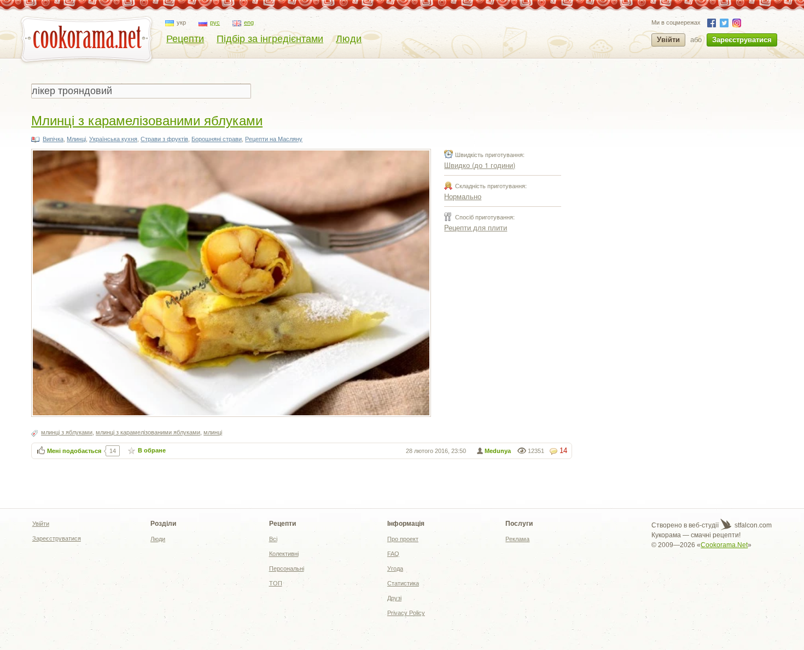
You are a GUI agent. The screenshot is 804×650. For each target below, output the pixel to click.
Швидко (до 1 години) (479, 165)
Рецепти (185, 38)
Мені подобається (74, 451)
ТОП (275, 583)
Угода (395, 568)
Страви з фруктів (164, 139)
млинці (212, 432)
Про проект (402, 539)
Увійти (668, 40)
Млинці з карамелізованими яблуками (147, 119)
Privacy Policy (406, 613)
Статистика (403, 583)
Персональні (286, 568)
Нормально (462, 196)
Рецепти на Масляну (273, 139)
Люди (349, 38)
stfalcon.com (752, 525)
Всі (273, 539)
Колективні (284, 553)
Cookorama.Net (724, 545)
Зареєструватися (742, 40)
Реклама (517, 539)
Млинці (76, 139)
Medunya (498, 451)
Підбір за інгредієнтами (270, 38)
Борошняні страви (216, 139)
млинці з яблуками (66, 432)
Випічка (53, 139)
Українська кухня (113, 139)
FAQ (393, 553)
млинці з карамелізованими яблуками (148, 432)
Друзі (394, 598)
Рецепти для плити (475, 227)
